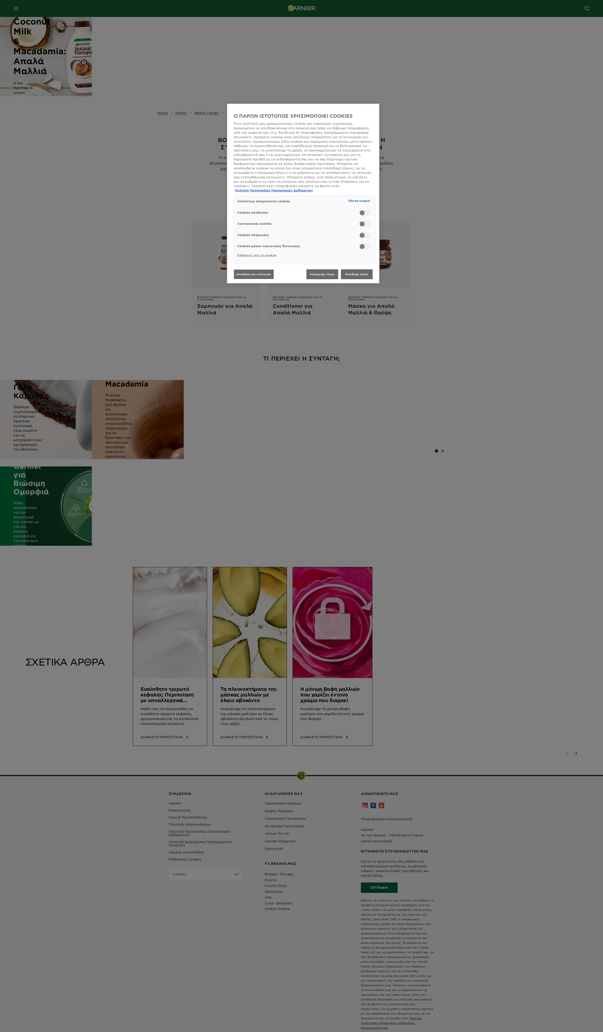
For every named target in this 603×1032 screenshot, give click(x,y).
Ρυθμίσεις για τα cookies (257, 255)
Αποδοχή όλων (356, 274)
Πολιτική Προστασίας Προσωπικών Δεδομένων (274, 190)
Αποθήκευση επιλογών (253, 274)
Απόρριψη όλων (322, 274)
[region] (303, 193)
